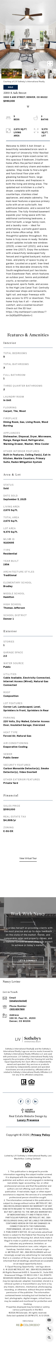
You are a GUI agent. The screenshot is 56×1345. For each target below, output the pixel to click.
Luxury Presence (28, 1120)
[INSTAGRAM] (28, 1101)
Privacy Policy (40, 1134)
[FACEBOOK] (20, 1101)
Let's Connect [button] (28, 961)
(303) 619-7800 (17, 1009)
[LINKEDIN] (35, 1101)
